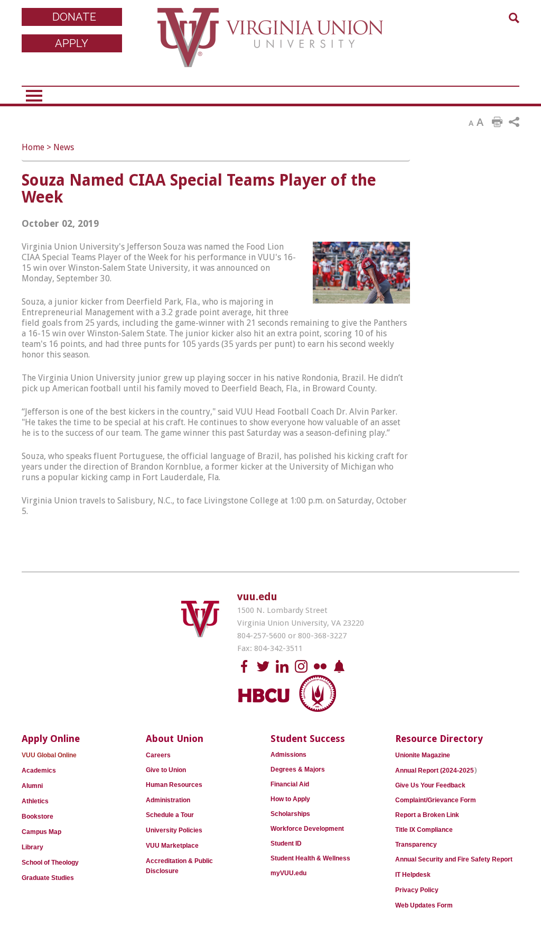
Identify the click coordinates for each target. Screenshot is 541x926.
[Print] (497, 122)
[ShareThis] (514, 122)
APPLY (71, 43)
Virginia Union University (270, 45)
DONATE (74, 17)
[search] (514, 18)
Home (33, 147)
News (63, 147)
